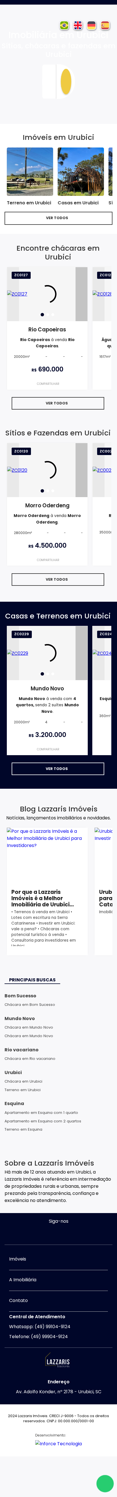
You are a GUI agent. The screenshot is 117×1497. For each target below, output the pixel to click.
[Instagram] (53, 1233)
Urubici (13, 1072)
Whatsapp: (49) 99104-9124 (39, 1326)
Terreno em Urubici (23, 1090)
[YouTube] (64, 1233)
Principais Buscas (32, 980)
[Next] (81, 294)
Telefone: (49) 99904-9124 (38, 1336)
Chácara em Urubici (23, 1081)
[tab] (42, 314)
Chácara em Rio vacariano (30, 1058)
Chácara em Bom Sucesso (30, 1004)
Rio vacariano (22, 1050)
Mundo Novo (20, 1018)
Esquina (14, 1103)
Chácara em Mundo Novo (29, 1027)
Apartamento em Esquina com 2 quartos (43, 1121)
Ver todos (57, 217)
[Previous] (13, 294)
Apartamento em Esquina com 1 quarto (41, 1112)
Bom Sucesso (20, 996)
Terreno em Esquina (23, 1129)
